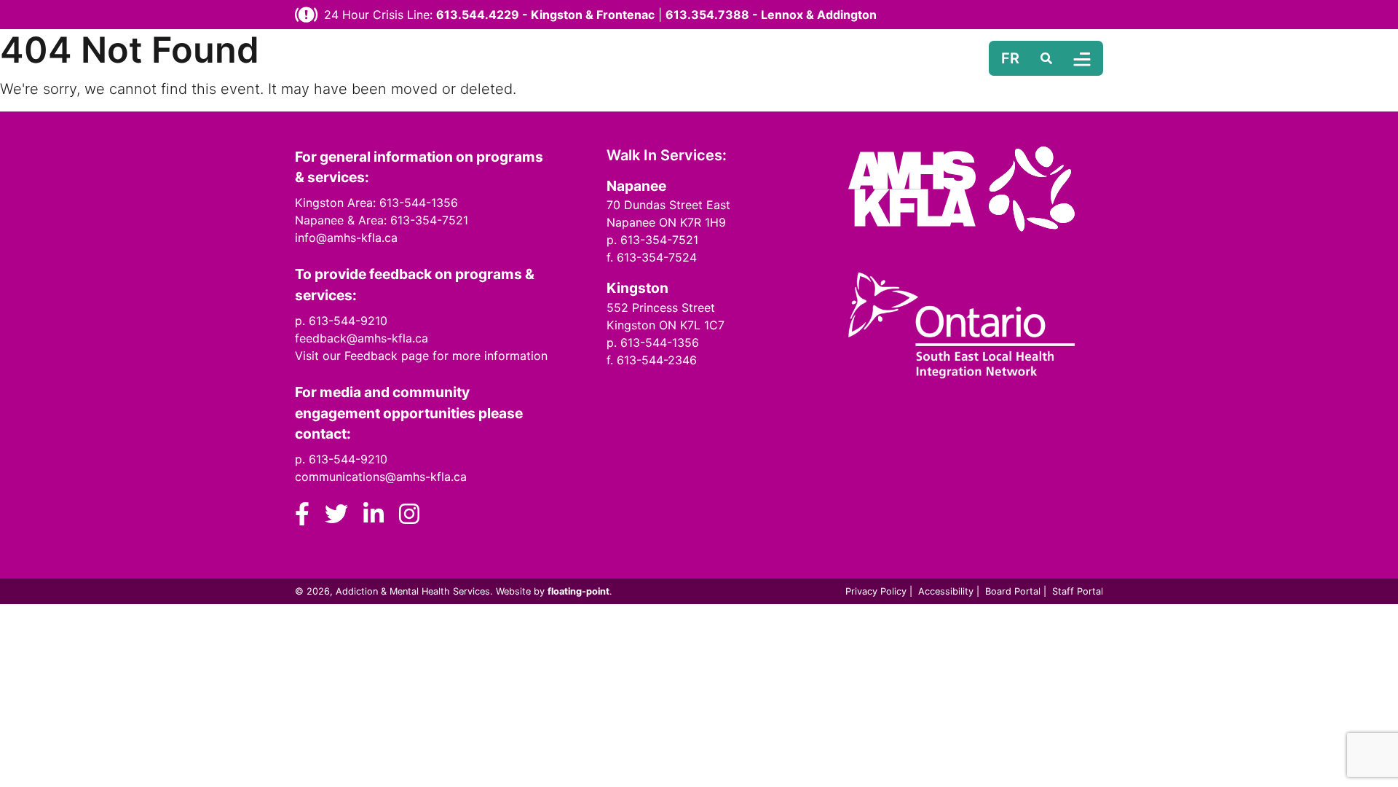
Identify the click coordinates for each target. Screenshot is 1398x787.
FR (1010, 58)
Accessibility (946, 591)
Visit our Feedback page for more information (421, 355)
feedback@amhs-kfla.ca (361, 338)
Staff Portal (1077, 591)
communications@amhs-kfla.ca (381, 476)
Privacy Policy (876, 591)
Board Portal (1012, 591)
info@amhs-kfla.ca (346, 237)
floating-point (578, 591)
